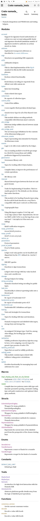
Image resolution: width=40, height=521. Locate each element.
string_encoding (7, 281)
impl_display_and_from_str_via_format (15, 377)
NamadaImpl (6, 415)
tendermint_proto (7, 300)
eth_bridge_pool (7, 129)
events (3, 143)
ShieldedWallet (6, 427)
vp (2, 359)
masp (3, 224)
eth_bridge (5, 122)
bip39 (3, 65)
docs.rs (30, 1)
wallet (3, 362)
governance (5, 158)
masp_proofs (6, 233)
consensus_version (8, 504)
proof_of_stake (6, 245)
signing (3, 264)
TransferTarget (6, 452)
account (4, 34)
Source (3, 17)
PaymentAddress (7, 423)
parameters (5, 241)
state (3, 269)
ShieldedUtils (6, 489)
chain (3, 91)
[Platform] (10, 1)
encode (4, 513)
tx (2, 326)
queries (4, 250)
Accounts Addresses (21, 53)
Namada (4, 482)
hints (3, 167)
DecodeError (5, 445)
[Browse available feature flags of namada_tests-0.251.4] (14, 1)
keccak (3, 196)
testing (3, 310)
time (3, 314)
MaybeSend (5, 477)
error (3, 110)
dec (2, 105)
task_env (4, 288)
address (4, 48)
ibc (2, 174)
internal (4, 179)
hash (3, 162)
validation (5, 338)
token (3, 319)
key (2, 205)
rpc (2, 260)
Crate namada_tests (18, 5)
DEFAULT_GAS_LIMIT (8, 464)
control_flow (5, 101)
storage (4, 276)
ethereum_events (7, 136)
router (3, 384)
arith (3, 60)
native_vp (4, 238)
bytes (3, 86)
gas (2, 148)
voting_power (6, 352)
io (2, 186)
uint (2, 329)
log (2, 210)
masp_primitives (7, 229)
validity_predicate (8, 348)
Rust (36, 1)
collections (5, 96)
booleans (4, 74)
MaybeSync (5, 479)
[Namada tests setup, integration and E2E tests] (5, 1)
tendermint (5, 295)
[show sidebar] (2, 5)
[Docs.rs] (1, 1)
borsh (3, 79)
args (2, 55)
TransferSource (6, 447)
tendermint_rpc (7, 305)
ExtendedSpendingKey (9, 404)
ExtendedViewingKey (8, 411)
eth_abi (4, 115)
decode (4, 509)
